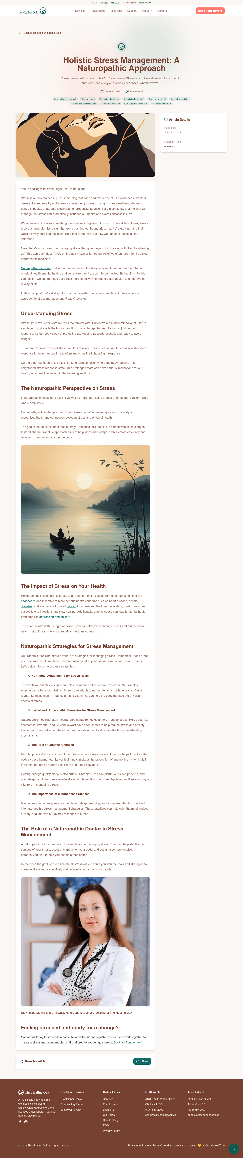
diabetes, (27, 606)
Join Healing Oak (71, 1109)
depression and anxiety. (55, 616)
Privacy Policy (111, 1131)
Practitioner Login (138, 1145)
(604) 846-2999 (112, 2)
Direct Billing (110, 1120)
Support (132, 11)
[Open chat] (233, 1148)
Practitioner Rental (71, 1099)
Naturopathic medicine (36, 268)
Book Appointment (210, 11)
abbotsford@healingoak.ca (203, 1115)
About (145, 11)
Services (80, 11)
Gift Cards (109, 1115)
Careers (162, 11)
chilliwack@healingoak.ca (160, 1115)
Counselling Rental (72, 1104)
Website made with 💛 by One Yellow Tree (200, 1145)
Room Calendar (161, 1145)
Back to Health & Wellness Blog (42, 33)
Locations (116, 11)
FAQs (106, 1125)
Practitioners (98, 11)
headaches (28, 601)
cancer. (71, 606)
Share (144, 1061)
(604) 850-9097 (144, 2)
